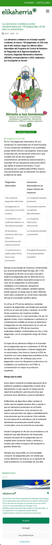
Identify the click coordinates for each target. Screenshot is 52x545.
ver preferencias (26, 535)
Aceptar (26, 520)
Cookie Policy (25, 541)
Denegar (26, 528)
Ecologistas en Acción (14, 138)
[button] (48, 493)
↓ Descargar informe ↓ (26, 132)
